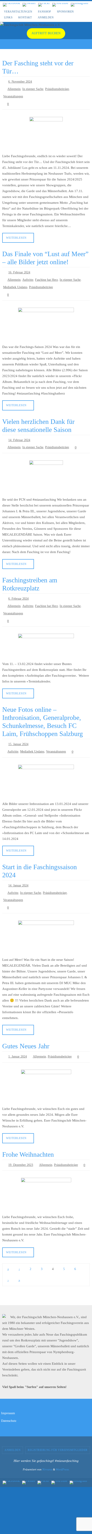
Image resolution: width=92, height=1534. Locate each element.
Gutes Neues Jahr (25, 1027)
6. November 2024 (20, 81)
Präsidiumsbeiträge (57, 88)
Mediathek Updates (15, 281)
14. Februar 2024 (19, 432)
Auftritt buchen (46, 33)
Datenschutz (8, 1400)
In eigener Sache (32, 88)
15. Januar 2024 (18, 731)
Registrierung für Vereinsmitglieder (58, 1429)
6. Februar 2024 (18, 589)
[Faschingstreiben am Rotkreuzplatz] (46, 633)
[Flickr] (44, 4)
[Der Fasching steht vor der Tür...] (46, 130)
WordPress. (62, 1448)
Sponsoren (65, 11)
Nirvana (47, 1448)
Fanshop (44, 11)
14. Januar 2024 (18, 870)
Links (8, 17)
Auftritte (27, 275)
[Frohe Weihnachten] (46, 1174)
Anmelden (46, 17)
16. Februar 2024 (19, 268)
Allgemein (14, 88)
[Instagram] (79, 4)
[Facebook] (11, 4)
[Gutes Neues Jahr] (46, 1066)
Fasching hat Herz (46, 275)
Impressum (8, 1392)
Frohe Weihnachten (28, 1134)
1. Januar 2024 (17, 1037)
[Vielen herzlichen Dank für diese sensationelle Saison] (46, 468)
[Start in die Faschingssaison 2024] (46, 918)
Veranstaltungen (18, 11)
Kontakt (25, 17)
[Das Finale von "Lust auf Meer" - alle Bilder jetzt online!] (46, 317)
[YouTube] (60, 4)
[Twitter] (29, 4)
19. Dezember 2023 (20, 1145)
